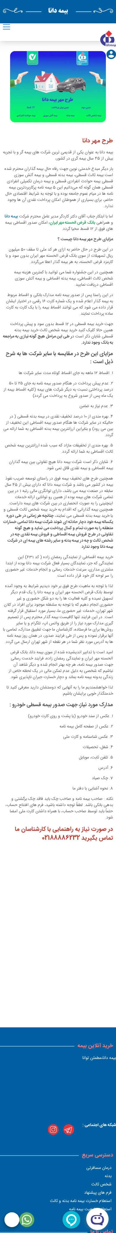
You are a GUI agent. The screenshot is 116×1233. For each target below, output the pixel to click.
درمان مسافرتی (99, 1168)
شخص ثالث (101, 1184)
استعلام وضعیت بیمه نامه (90, 1209)
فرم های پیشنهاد (98, 1192)
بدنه (108, 1176)
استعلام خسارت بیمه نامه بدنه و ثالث (81, 1201)
